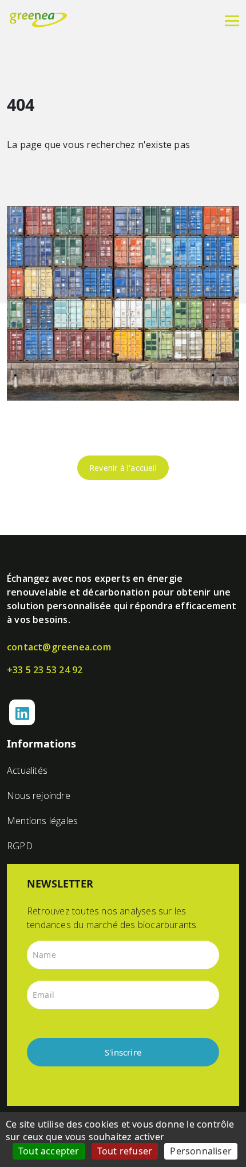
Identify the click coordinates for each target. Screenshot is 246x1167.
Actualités (27, 770)
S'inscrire (123, 1052)
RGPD (20, 846)
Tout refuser (124, 1151)
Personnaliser (201, 1151)
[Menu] (232, 20)
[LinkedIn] (22, 712)
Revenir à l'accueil (123, 467)
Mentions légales (42, 820)
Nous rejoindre (38, 795)
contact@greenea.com (59, 647)
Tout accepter (49, 1151)
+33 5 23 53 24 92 (44, 670)
